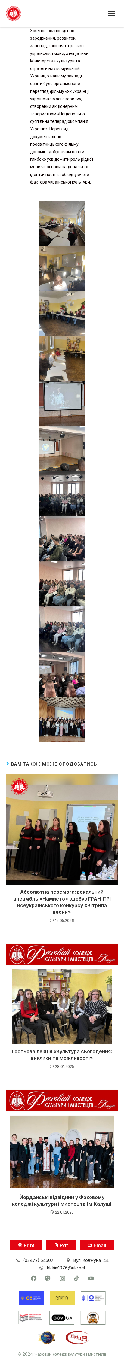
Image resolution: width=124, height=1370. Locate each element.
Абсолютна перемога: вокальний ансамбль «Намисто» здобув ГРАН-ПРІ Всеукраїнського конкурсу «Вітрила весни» (62, 902)
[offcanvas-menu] (111, 14)
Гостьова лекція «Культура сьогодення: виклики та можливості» (62, 1054)
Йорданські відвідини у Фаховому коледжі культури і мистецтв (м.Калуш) (62, 1200)
